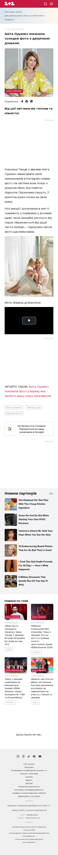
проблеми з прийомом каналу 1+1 (29, 770)
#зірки (9, 649)
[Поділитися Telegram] (22, 101)
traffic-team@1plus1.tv (29, 842)
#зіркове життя (14, 413)
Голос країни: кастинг (13, 12)
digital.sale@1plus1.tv (29, 836)
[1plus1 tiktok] (29, 756)
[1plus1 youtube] (40, 756)
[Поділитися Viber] (31, 101)
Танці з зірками (13, 91)
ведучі (29, 780)
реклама (29, 767)
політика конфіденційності (29, 790)
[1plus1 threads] (23, 756)
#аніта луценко (14, 407)
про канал (29, 764)
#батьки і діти (34, 407)
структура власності (29, 786)
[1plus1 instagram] (18, 756)
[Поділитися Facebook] (26, 101)
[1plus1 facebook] (34, 756)
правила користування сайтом (29, 793)
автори (29, 783)
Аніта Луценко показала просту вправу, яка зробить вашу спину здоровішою (28, 391)
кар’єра (29, 777)
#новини (36, 652)
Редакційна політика (29, 796)
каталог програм (29, 774)
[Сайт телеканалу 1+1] (9, 4)
